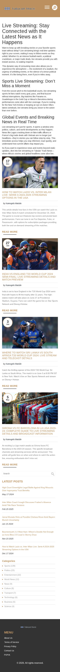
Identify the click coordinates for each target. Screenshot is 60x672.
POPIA (7, 655)
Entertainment (12, 575)
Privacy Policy (10, 646)
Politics (9, 570)
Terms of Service (11, 642)
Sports (9, 566)
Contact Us (9, 650)
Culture (9, 588)
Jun (7, 246)
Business (9, 602)
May (7, 400)
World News (11, 579)
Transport (10, 593)
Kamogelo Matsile (13, 203)
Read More (10, 232)
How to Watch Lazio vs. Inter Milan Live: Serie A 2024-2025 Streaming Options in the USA (26, 195)
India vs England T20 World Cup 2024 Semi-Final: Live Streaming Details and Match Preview (29, 277)
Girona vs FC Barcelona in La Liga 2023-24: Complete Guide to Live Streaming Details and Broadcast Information (29, 431)
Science (9, 606)
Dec (7, 164)
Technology (10, 597)
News (8, 584)
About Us (8, 638)
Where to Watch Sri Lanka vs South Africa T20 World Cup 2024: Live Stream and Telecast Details (29, 355)
